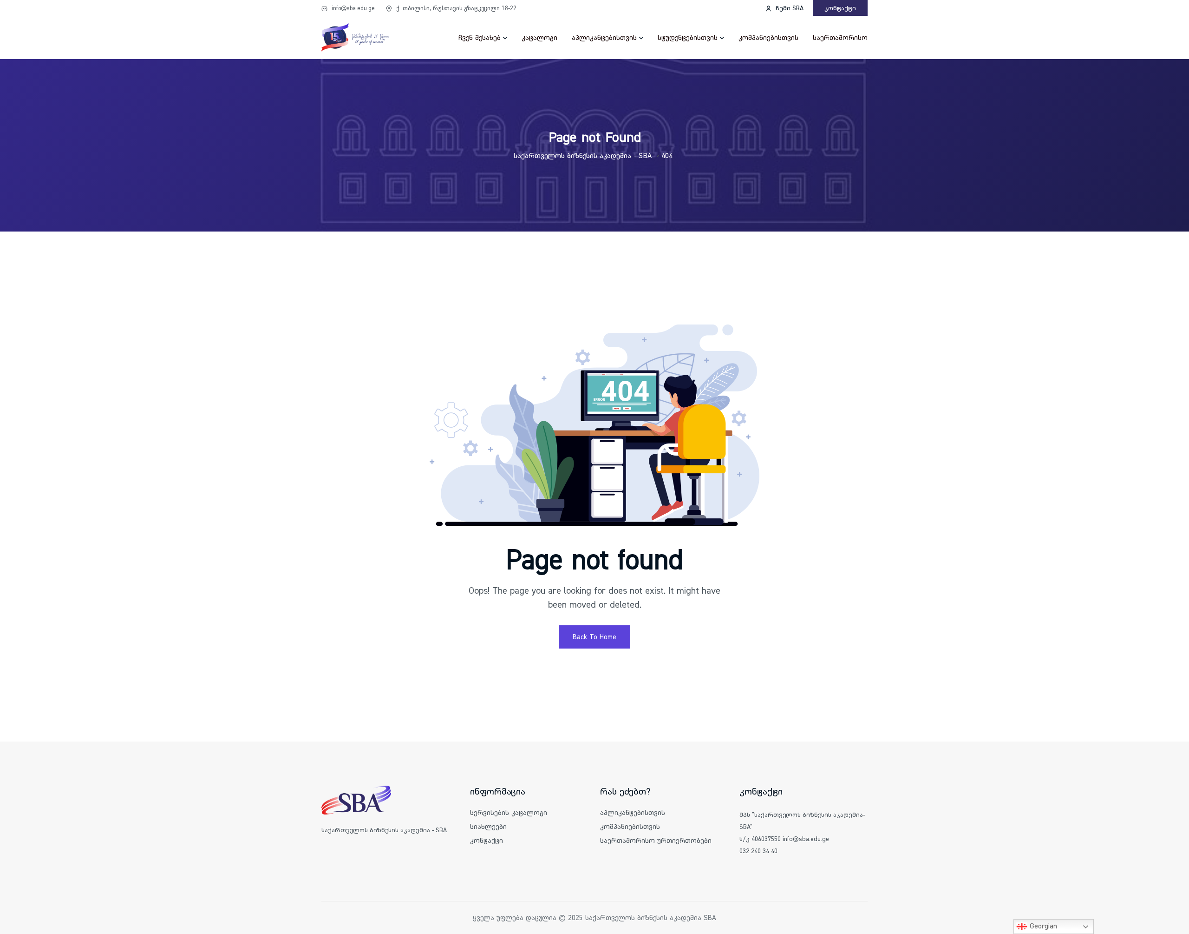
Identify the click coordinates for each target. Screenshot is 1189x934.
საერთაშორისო (840, 37)
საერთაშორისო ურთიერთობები (656, 840)
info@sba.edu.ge (352, 8)
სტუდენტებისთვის (688, 37)
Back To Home (594, 636)
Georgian (1042, 925)
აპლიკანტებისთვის (604, 37)
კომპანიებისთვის (768, 37)
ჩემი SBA (789, 8)
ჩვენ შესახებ (479, 37)
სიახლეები (488, 826)
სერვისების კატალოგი (508, 812)
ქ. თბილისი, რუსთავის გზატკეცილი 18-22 (455, 8)
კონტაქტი (840, 8)
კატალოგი (539, 37)
